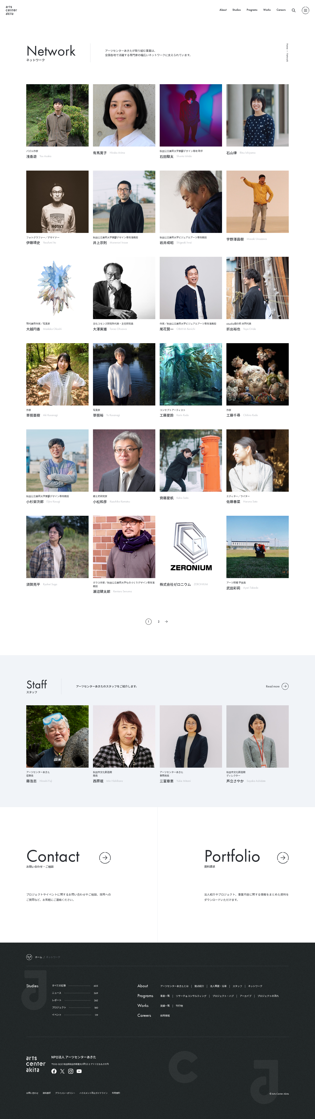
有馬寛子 (100, 153)
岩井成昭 (167, 242)
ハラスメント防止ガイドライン (93, 1093)
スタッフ (237, 986)
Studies (236, 10)
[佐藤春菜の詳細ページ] (257, 460)
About (223, 10)
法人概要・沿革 (218, 986)
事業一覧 (165, 996)
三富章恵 (167, 781)
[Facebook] (54, 1071)
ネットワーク (255, 986)
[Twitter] (62, 1071)
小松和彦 (100, 501)
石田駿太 (167, 156)
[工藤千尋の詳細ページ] (257, 374)
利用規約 (116, 1093)
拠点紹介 (199, 986)
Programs (252, 10)
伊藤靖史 (33, 242)
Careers (281, 10)
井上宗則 (100, 242)
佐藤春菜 (233, 501)
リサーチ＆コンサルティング (191, 996)
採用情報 (165, 1015)
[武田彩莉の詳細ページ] (257, 547)
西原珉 (98, 781)
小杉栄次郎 (35, 501)
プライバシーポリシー (65, 1093)
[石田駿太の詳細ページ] (191, 115)
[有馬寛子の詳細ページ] (124, 115)
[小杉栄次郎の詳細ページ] (57, 460)
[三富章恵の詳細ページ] (191, 736)
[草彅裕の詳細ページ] (124, 374)
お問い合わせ (32, 1093)
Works (267, 10)
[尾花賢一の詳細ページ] (191, 288)
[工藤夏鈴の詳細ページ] (191, 374)
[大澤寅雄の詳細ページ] (124, 288)
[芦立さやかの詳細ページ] (257, 736)
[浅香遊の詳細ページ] (57, 115)
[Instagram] (70, 1071)
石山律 (231, 153)
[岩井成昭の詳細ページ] (191, 202)
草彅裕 (98, 415)
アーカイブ (245, 996)
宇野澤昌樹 (235, 239)
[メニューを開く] (305, 10)
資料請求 (47, 1093)
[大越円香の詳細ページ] (57, 288)
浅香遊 (31, 156)
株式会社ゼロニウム (175, 584)
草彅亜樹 (33, 415)
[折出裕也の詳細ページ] (257, 288)
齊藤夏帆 (167, 498)
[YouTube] (79, 1071)
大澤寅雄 (100, 329)
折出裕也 (233, 329)
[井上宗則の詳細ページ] (124, 202)
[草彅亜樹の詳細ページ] (57, 374)
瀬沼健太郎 (101, 591)
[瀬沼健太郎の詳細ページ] (124, 547)
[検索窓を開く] (293, 10)
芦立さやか (235, 781)
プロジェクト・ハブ (223, 996)
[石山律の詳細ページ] (257, 115)
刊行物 (179, 1006)
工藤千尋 (233, 415)
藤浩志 (31, 781)
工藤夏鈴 (167, 415)
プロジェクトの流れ (268, 996)
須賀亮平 (33, 584)
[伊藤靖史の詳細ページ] (57, 202)
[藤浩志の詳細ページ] (57, 736)
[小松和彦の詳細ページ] (124, 460)
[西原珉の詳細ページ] (124, 736)
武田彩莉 (233, 588)
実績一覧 (165, 1006)
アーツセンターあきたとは (174, 986)
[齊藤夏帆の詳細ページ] (191, 460)
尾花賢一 (167, 329)
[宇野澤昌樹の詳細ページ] (257, 202)
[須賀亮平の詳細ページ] (57, 547)
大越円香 (33, 329)
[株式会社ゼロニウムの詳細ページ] (191, 547)
